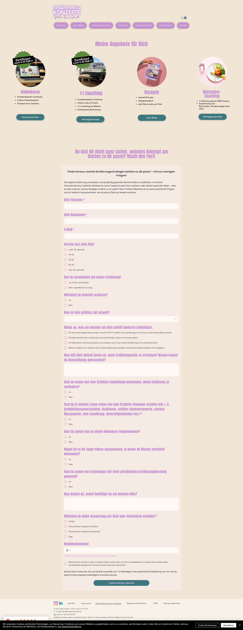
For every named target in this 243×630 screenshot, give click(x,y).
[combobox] (121, 319)
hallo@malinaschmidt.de (72, 611)
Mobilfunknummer (76, 544)
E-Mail (69, 229)
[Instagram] (56, 603)
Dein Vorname (74, 200)
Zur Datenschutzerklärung (69, 626)
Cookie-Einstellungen (207, 625)
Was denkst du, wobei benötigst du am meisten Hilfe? (100, 494)
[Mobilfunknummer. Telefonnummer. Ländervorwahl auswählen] (68, 550)
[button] (184, 17)
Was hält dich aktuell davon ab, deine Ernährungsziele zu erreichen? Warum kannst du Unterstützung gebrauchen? (121, 357)
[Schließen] (239, 625)
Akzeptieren (228, 625)
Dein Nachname (75, 214)
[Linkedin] (61, 603)
